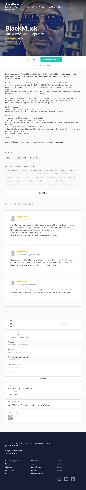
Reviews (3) (50, 65)
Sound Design (13, 372)
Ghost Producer (13, 335)
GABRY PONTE (21, 158)
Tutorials (60, 464)
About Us (8, 467)
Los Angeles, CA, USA (13, 42)
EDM (10, 389)
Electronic (26, 389)
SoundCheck (51, 7)
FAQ (6, 473)
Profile (34, 65)
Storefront (34, 461)
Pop (32, 389)
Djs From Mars (34, 158)
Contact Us (61, 470)
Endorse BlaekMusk (15, 204)
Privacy (60, 467)
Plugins (61, 7)
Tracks (41, 7)
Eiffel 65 (9, 158)
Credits (41, 65)
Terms (59, 461)
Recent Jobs (19, 7)
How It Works (32, 7)
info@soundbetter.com (13, 451)
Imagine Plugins (11, 10)
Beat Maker (12, 350)
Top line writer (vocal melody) (18, 357)
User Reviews (10, 470)
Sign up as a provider (12, 461)
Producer (11, 342)
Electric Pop (17, 389)
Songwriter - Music (15, 365)
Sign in (21, 10)
